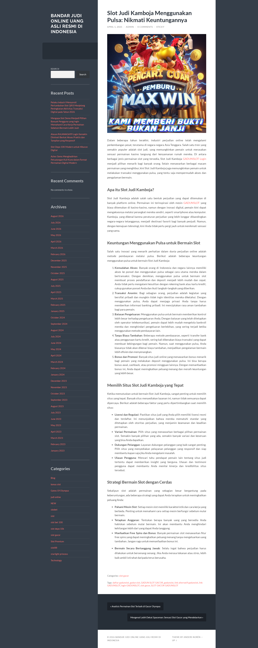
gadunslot (169, 582)
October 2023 (58, 393)
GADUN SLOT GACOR (152, 582)
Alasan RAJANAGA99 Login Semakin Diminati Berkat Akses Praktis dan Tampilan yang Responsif (69, 137)
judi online (56, 497)
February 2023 (58, 444)
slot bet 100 (57, 522)
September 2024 (59, 323)
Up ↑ (174, 640)
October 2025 (58, 273)
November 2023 (59, 387)
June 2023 (56, 419)
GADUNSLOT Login (194, 158)
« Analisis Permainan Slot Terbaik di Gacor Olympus (135, 606)
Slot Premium (57, 541)
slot (52, 516)
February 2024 (58, 368)
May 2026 (56, 235)
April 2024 (56, 355)
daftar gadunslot (121, 582)
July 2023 (56, 412)
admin (130, 27)
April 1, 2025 (114, 27)
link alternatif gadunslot (186, 582)
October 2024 (58, 317)
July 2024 (56, 336)
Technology (56, 560)
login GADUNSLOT (130, 585)
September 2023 (59, 399)
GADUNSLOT (191, 202)
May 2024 (56, 349)
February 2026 (58, 254)
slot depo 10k (57, 528)
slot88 (54, 547)
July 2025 (56, 285)
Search (55, 69)
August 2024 (57, 330)
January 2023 (57, 450)
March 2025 (57, 298)
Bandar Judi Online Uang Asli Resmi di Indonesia (67, 23)
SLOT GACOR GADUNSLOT (164, 585)
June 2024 (56, 343)
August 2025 (57, 279)
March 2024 (57, 362)
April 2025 (56, 292)
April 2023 (56, 431)
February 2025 (58, 304)
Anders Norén (192, 637)
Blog (53, 478)
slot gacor (55, 535)
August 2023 (57, 406)
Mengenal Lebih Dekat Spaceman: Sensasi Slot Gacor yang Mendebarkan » (166, 617)
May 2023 (56, 425)
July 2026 (56, 222)
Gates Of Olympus (60, 490)
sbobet (54, 509)
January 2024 (57, 374)
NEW (53, 503)
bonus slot (56, 484)
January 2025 (57, 311)
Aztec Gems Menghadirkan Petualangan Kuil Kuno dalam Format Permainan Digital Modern (69, 159)
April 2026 (56, 241)
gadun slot (135, 582)
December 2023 (59, 380)
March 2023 (57, 438)
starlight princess (59, 554)
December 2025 (59, 260)
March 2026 (57, 247)
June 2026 (56, 228)
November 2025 (59, 267)
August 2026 (57, 216)
